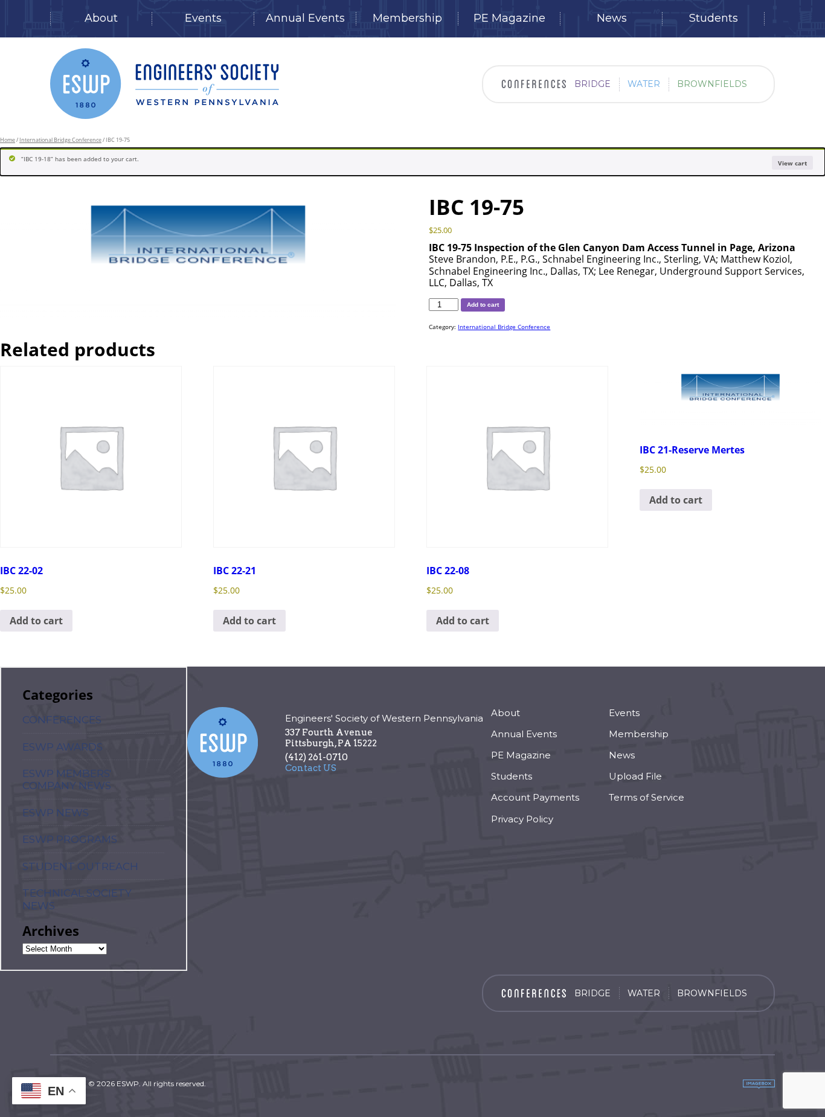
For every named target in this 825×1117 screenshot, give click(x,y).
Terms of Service (646, 797)
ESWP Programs (69, 839)
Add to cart (483, 304)
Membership (407, 18)
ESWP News (55, 813)
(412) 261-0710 (316, 757)
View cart (792, 163)
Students (713, 18)
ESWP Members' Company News (66, 779)
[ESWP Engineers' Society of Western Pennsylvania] (164, 83)
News (612, 18)
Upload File (635, 776)
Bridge (592, 83)
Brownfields (712, 83)
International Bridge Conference (60, 140)
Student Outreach (80, 866)
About (101, 18)
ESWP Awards (62, 747)
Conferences (61, 720)
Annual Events (305, 18)
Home (7, 140)
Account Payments (535, 797)
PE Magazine (509, 18)
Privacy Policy (522, 819)
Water (644, 83)
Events (203, 18)
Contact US (310, 768)
